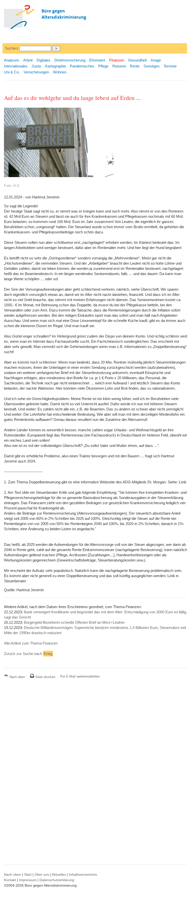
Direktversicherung (69, 60)
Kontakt (10, 880)
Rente (135, 66)
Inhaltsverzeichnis (83, 874)
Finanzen (116, 60)
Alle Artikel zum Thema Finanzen (30, 643)
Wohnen (59, 72)
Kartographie (55, 66)
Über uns (42, 874)
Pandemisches (82, 66)
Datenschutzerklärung (57, 880)
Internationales (16, 66)
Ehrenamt (97, 60)
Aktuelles (59, 874)
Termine (170, 66)
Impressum (28, 880)
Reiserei (119, 66)
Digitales (43, 60)
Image (156, 60)
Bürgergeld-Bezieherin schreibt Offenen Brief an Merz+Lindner (74, 622)
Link (182, 482)
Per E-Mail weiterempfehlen (80, 676)
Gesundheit (137, 60)
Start (28, 874)
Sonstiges (151, 66)
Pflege (103, 66)
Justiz (36, 66)
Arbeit (28, 60)
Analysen (11, 60)
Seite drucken (44, 677)
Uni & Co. (12, 72)
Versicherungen (36, 72)
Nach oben (17, 677)
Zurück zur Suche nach (28, 654)
